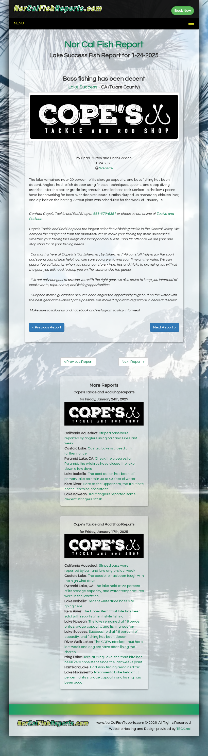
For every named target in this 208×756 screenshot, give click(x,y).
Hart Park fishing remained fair (115, 667)
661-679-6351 (104, 214)
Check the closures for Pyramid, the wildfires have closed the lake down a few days (99, 464)
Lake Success (82, 87)
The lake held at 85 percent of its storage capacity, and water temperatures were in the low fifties (104, 591)
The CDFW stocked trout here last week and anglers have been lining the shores (103, 647)
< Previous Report (46, 327)
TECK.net (184, 729)
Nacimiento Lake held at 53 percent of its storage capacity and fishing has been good (102, 677)
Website (106, 168)
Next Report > (164, 327)
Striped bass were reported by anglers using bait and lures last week (100, 438)
